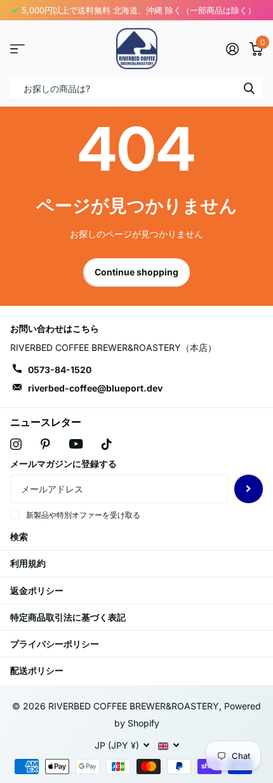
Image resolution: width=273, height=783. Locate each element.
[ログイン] (232, 49)
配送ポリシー (36, 670)
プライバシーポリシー (54, 643)
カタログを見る (17, 48)
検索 (249, 88)
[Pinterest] (45, 444)
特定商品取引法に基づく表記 (68, 617)
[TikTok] (107, 444)
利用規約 (28, 563)
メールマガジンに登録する (63, 463)
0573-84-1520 (59, 369)
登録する (248, 489)
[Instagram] (16, 444)
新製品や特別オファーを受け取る (83, 515)
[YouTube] (76, 444)
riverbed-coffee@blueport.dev (95, 388)
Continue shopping (136, 271)
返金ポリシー (36, 590)
